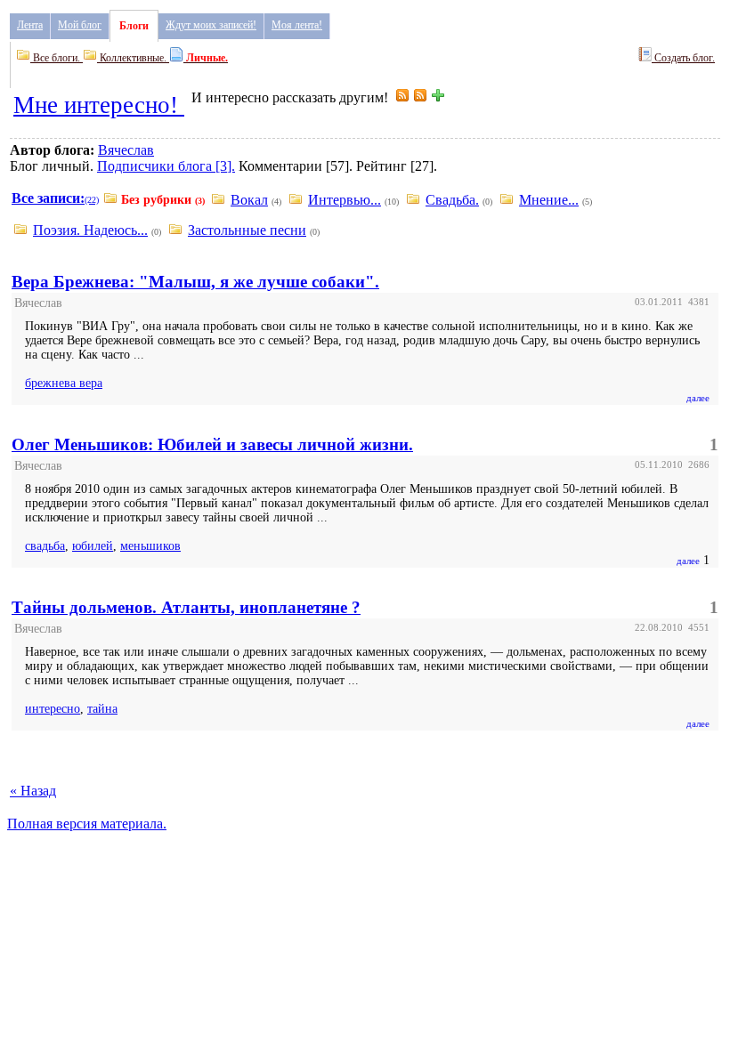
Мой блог (79, 25)
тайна (102, 708)
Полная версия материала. (86, 823)
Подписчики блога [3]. (166, 166)
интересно (52, 708)
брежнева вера (63, 383)
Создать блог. (683, 58)
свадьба (45, 546)
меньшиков (150, 546)
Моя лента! (297, 25)
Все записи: (48, 198)
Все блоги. (56, 58)
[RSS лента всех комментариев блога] (420, 97)
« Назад (33, 790)
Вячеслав (126, 150)
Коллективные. (133, 58)
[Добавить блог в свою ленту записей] (438, 97)
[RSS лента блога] (402, 97)
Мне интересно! (98, 105)
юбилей (92, 546)
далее (698, 397)
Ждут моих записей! (211, 25)
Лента (30, 25)
